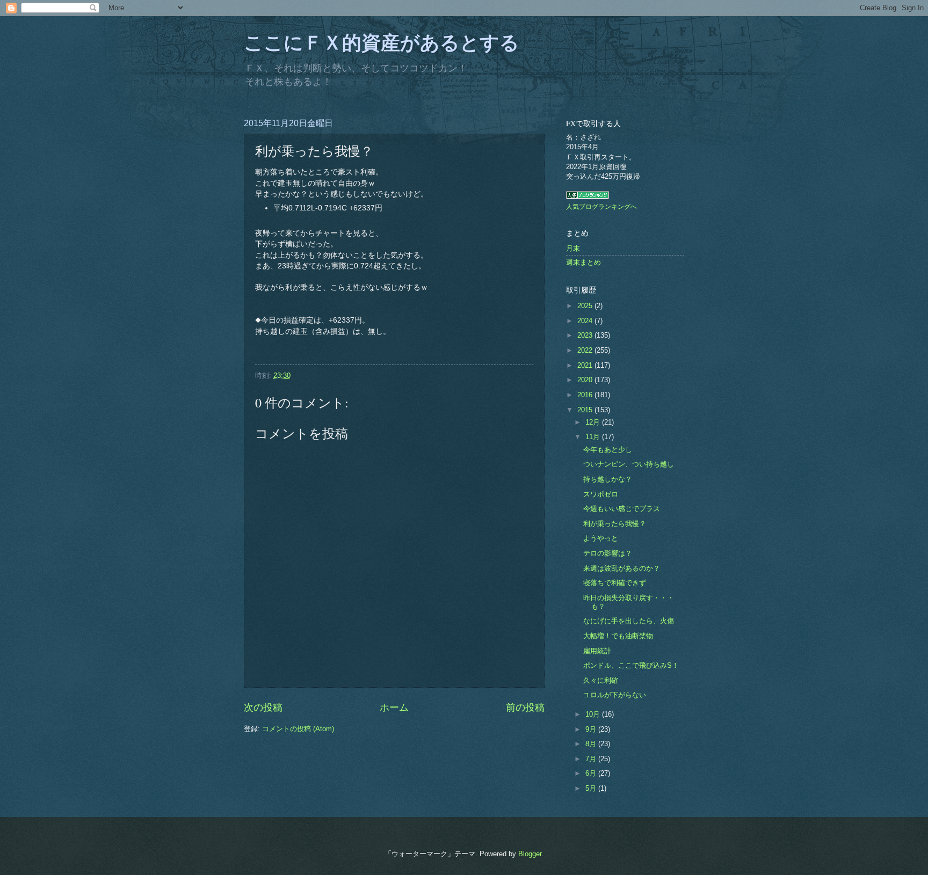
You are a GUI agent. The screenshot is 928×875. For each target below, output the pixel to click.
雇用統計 (597, 651)
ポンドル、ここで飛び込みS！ (631, 665)
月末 (573, 248)
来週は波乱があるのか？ (621, 568)
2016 (586, 395)
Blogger (529, 854)
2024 (586, 321)
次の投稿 (263, 707)
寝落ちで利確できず (614, 583)
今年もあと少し (607, 450)
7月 (591, 759)
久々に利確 (600, 680)
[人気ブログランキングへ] (587, 197)
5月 (591, 788)
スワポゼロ (600, 494)
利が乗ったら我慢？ (614, 524)
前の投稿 (525, 707)
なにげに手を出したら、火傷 (628, 621)
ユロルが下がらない (614, 695)
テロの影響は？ (607, 553)
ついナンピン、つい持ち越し (628, 464)
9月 (591, 729)
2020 (586, 380)
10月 (593, 714)
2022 (586, 350)
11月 (593, 437)
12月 (593, 422)
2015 (586, 410)
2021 (586, 365)
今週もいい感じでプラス (621, 509)
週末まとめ (583, 262)
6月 (591, 773)
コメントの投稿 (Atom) (298, 729)
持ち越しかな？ (607, 479)
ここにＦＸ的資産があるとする (381, 42)
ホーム (394, 707)
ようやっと (600, 538)
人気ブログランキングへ (601, 206)
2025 (586, 306)
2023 (586, 335)
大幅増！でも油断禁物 (618, 636)
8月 (591, 744)
